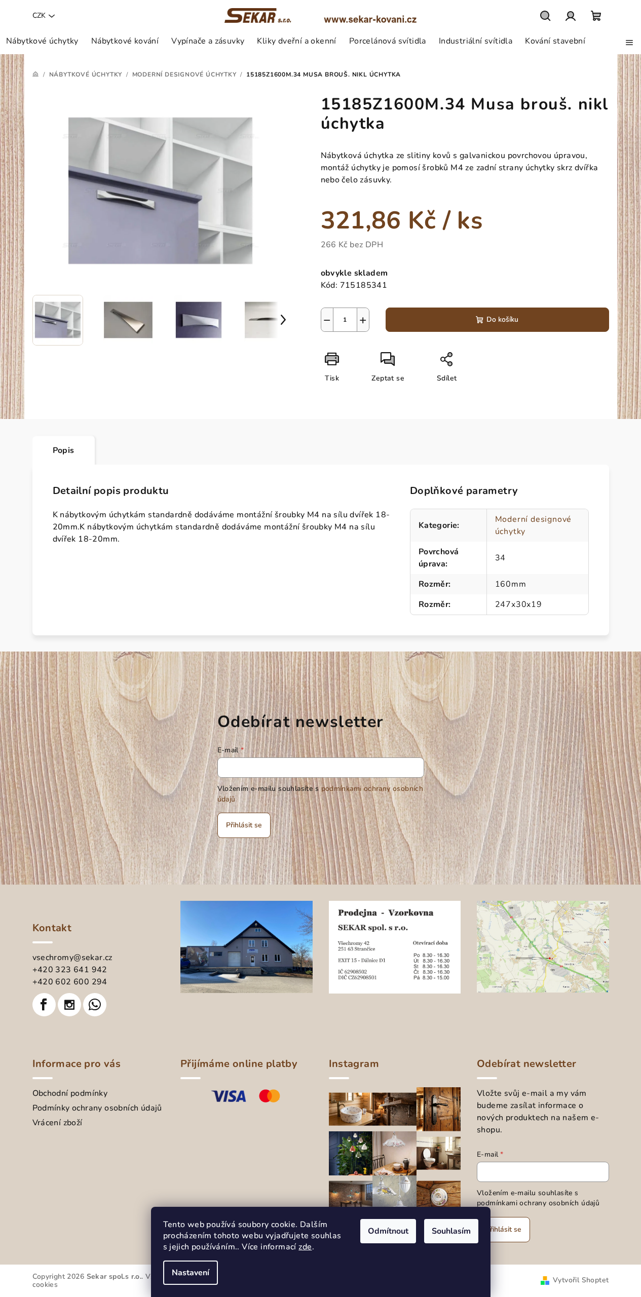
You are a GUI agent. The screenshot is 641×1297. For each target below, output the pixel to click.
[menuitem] (42, 41)
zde (305, 1246)
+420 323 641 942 (69, 969)
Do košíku (502, 319)
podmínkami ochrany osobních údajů (538, 1203)
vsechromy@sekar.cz (72, 957)
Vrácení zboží (57, 1122)
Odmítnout (388, 1231)
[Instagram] (69, 1004)
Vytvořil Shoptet (581, 1280)
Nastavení (190, 1272)
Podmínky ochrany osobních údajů (97, 1108)
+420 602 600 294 (69, 981)
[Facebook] (44, 1004)
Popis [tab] (63, 450)
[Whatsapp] (94, 1004)
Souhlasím (451, 1231)
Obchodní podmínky (70, 1093)
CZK (39, 15)
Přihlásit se (244, 825)
